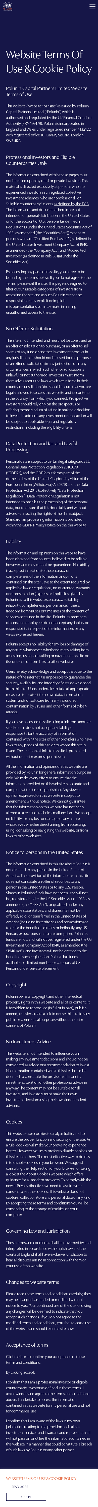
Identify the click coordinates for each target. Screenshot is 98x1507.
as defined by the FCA (71, 203)
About (31, 1173)
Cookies (43, 1173)
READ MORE (20, 1486)
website (80, 524)
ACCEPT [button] (26, 1496)
